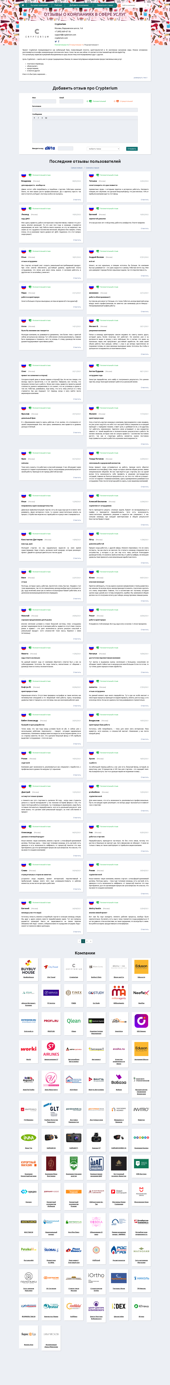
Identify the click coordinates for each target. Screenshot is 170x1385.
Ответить (77, 200)
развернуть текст (140, 78)
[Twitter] (56, 41)
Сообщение (37, 114)
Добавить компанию (79, 5)
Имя (34, 98)
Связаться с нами (105, 5)
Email (62, 98)
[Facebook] (59, 41)
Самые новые (76, 168)
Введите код (37, 148)
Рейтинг (58, 5)
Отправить (132, 149)
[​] (85, 131)
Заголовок (36, 106)
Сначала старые (92, 168)
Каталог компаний (39, 5)
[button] (34, 118)
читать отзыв (51, 191)
